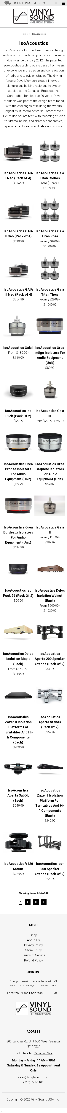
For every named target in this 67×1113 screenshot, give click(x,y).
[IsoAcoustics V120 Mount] (18, 843)
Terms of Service (33, 955)
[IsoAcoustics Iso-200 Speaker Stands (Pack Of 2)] (49, 843)
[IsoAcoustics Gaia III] (49, 390)
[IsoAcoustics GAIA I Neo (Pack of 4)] (18, 152)
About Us (33, 940)
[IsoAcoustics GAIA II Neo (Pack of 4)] (18, 210)
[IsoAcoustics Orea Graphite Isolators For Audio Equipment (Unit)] (49, 443)
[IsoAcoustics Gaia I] (18, 327)
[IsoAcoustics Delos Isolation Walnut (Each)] (49, 570)
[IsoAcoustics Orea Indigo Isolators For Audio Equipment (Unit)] (49, 327)
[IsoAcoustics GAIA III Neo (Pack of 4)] (18, 269)
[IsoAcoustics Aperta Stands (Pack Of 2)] (49, 696)
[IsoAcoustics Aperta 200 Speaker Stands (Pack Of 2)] (49, 633)
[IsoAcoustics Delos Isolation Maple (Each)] (18, 633)
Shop (33, 935)
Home (25, 34)
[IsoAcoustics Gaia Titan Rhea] (49, 210)
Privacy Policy (33, 945)
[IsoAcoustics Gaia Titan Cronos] (49, 152)
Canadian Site (43, 1053)
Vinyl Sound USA (42, 1099)
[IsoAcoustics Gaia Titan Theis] (49, 269)
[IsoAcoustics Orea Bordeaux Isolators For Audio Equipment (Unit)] (18, 507)
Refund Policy (33, 960)
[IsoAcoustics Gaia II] (49, 507)
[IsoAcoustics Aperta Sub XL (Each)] (18, 770)
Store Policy (33, 950)
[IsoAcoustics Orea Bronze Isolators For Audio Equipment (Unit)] (18, 443)
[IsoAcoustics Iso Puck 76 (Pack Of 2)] (18, 570)
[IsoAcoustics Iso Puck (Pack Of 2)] (18, 390)
